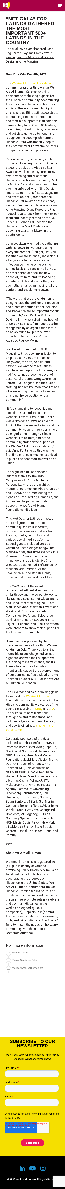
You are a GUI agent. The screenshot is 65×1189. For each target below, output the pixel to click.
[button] (60, 5)
